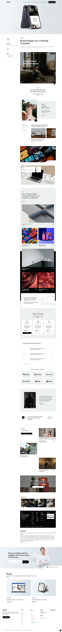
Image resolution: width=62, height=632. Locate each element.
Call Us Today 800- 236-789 (53, 567)
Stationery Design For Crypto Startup (15, 599)
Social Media (9, 597)
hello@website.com (43, 618)
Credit (24, 542)
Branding (22, 38)
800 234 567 (42, 617)
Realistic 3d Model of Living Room (39, 599)
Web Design (34, 597)
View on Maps (42, 613)
